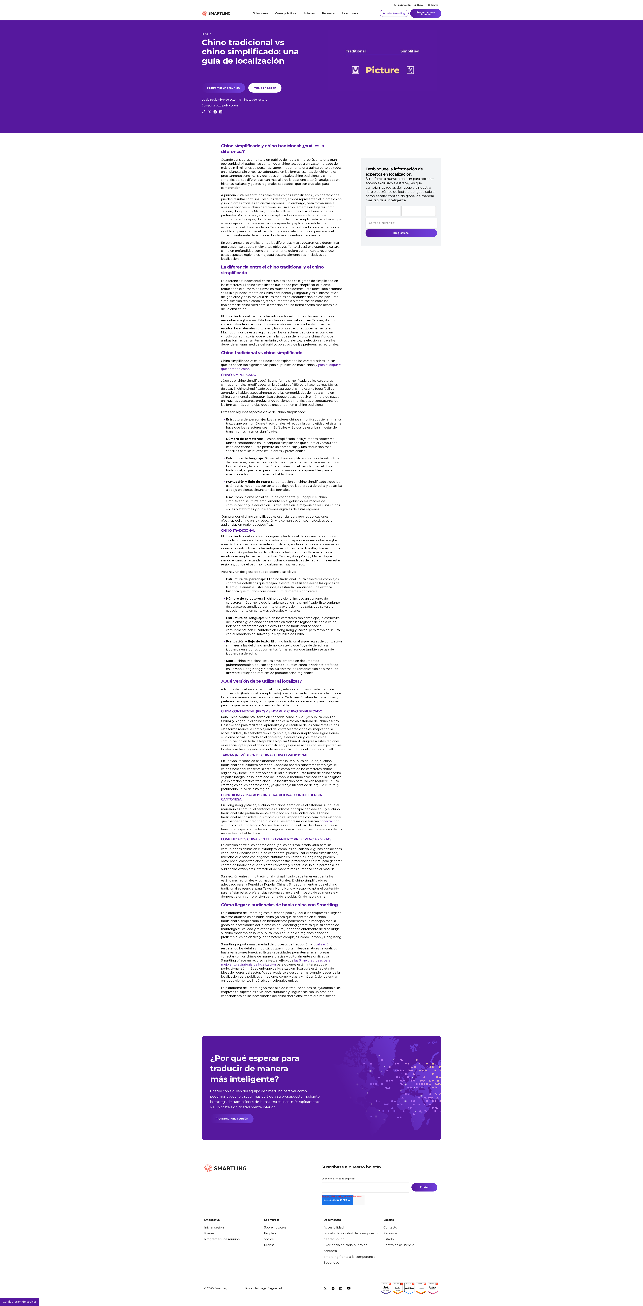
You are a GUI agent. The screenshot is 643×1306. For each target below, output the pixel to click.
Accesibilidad (334, 1227)
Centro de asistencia (398, 1245)
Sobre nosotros (275, 1227)
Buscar (420, 5)
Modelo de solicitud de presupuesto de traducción (351, 1236)
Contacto (390, 1227)
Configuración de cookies (19, 1301)
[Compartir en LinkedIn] (221, 111)
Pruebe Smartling (394, 13)
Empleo (270, 1233)
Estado (388, 1239)
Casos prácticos (285, 13)
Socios (269, 1239)
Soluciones (260, 13)
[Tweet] (209, 111)
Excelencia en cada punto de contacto (345, 1248)
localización (322, 944)
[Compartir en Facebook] (215, 111)
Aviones (309, 13)
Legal (263, 1288)
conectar (326, 821)
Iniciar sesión (404, 5)
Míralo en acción (265, 87)
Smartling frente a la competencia (349, 1257)
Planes (209, 1233)
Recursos (328, 13)
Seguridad (331, 1262)
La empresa (350, 13)
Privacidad (252, 1288)
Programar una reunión (425, 13)
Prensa (269, 1245)
